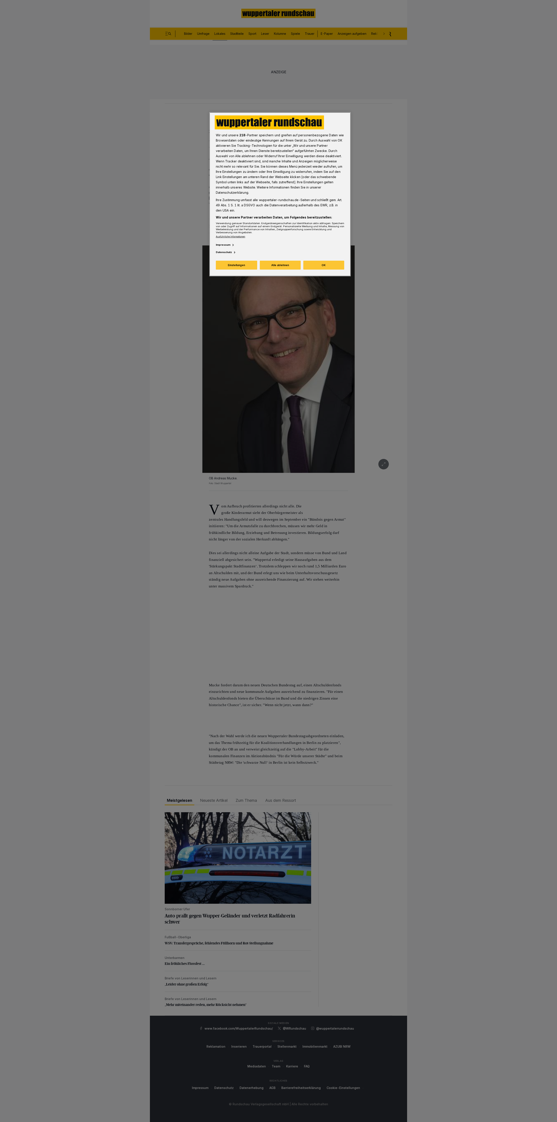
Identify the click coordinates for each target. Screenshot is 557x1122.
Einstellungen (236, 265)
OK (324, 265)
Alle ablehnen (280, 265)
